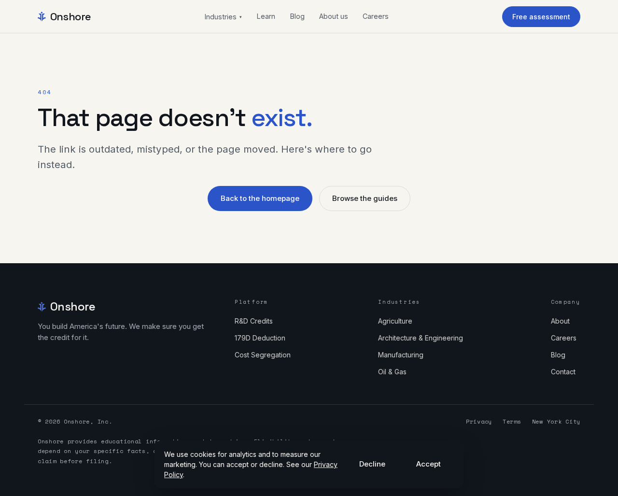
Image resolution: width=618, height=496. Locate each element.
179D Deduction (260, 338)
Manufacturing (400, 355)
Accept (428, 463)
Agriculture (395, 321)
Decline (372, 463)
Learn (265, 16)
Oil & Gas (392, 372)
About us (333, 16)
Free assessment (541, 17)
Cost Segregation (263, 355)
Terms (512, 421)
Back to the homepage (260, 198)
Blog (297, 16)
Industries (223, 17)
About (560, 321)
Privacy (479, 421)
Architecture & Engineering (420, 338)
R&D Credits (254, 321)
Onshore (70, 16)
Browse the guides (364, 198)
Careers (376, 16)
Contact (563, 372)
